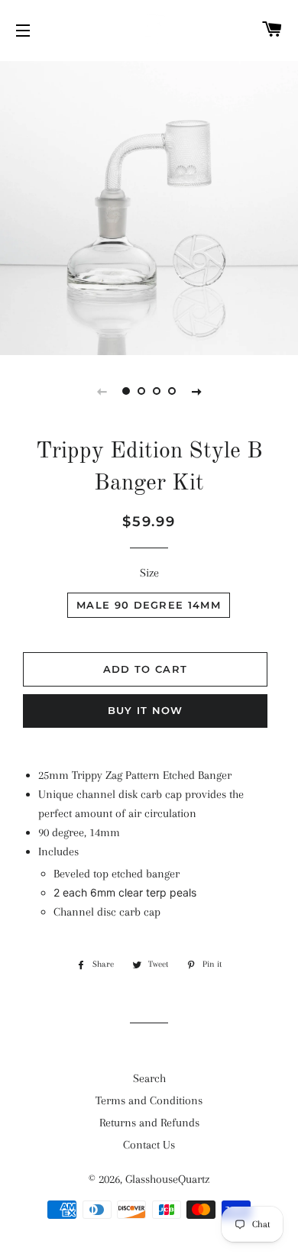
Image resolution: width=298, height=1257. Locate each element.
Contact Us (149, 1145)
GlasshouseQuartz (167, 1179)
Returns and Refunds (149, 1122)
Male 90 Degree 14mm (148, 605)
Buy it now (145, 710)
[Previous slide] (101, 391)
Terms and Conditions (149, 1100)
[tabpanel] (149, 206)
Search (149, 1078)
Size (149, 573)
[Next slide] (196, 391)
